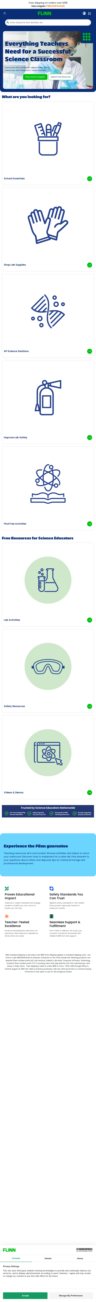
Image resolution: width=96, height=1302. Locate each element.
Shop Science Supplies (35, 77)
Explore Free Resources (61, 77)
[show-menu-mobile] (4, 13)
